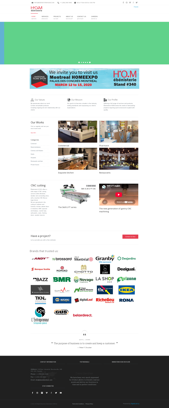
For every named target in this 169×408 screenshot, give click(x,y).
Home (33, 16)
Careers (94, 16)
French (136, 7)
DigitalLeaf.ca (135, 403)
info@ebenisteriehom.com (44, 380)
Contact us (81, 16)
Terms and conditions (78, 404)
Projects (57, 16)
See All (33, 133)
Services (45, 16)
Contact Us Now (40, 51)
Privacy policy (89, 404)
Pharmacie (104, 145)
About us (69, 16)
